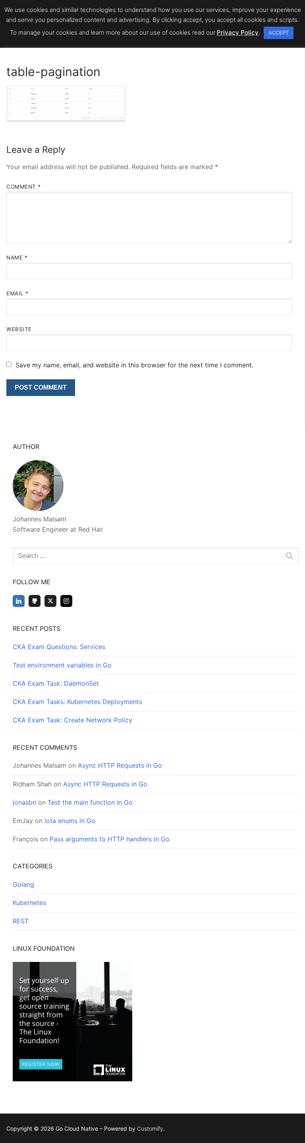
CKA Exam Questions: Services (59, 647)
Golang (23, 884)
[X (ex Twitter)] (50, 601)
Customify (150, 1128)
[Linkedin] (19, 601)
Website (19, 329)
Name (16, 257)
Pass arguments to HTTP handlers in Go (110, 839)
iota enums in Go (69, 821)
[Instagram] (66, 601)
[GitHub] (35, 601)
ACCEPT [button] (278, 32)
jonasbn (24, 802)
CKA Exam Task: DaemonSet (56, 683)
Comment (23, 186)
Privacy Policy (238, 32)
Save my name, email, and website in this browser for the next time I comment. (134, 365)
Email (17, 293)
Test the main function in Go (90, 802)
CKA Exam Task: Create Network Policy (72, 720)
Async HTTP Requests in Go (120, 765)
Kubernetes (29, 903)
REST (21, 921)
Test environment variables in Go (62, 665)
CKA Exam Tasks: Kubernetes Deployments (77, 702)
